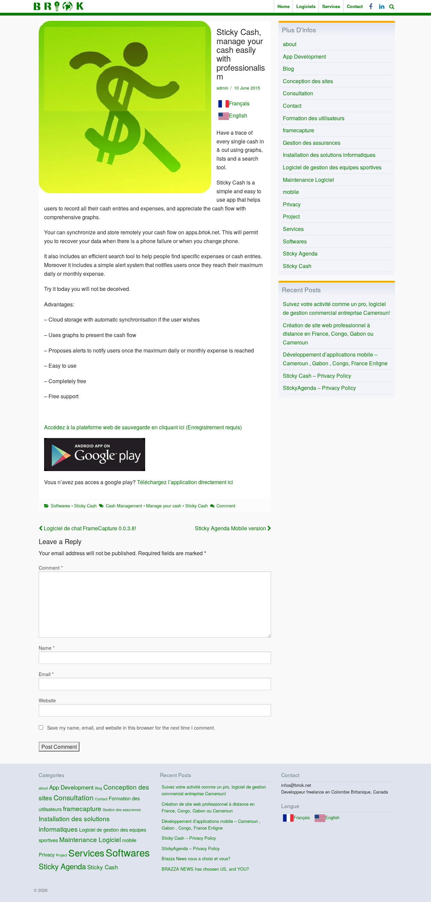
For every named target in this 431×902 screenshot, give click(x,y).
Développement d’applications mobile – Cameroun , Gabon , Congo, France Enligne (335, 358)
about (289, 44)
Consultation (298, 93)
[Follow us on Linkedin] (381, 6)
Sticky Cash (85, 505)
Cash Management (124, 505)
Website (47, 700)
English (238, 115)
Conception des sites (308, 81)
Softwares (60, 505)
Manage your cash (163, 505)
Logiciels (306, 6)
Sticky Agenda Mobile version (231, 528)
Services (331, 6)
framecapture (298, 130)
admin (222, 88)
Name (47, 647)
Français (239, 103)
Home (283, 6)
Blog (288, 68)
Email (46, 674)
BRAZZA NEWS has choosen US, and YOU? (205, 869)
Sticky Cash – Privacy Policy (317, 375)
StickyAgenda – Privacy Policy (319, 388)
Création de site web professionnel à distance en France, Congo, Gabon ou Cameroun (328, 333)
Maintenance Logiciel (308, 179)
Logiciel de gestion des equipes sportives (332, 167)
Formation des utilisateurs (313, 118)
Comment (226, 505)
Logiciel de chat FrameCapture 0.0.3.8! (89, 528)
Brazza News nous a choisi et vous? (196, 858)
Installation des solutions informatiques (329, 155)
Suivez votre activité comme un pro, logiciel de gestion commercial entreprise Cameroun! (336, 308)
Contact (355, 6)
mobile (291, 192)
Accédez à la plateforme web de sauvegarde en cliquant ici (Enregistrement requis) (143, 427)
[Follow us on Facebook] (371, 6)
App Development (304, 56)
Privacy (292, 204)
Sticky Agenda (300, 253)
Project (291, 216)
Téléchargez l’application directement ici (185, 482)
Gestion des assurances (311, 142)
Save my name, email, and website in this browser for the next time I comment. (131, 727)
